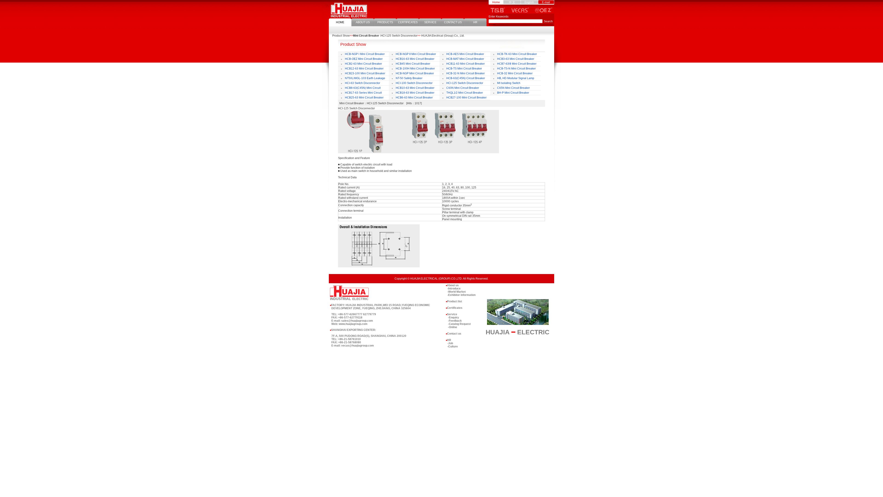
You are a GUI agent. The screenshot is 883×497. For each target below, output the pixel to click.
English (529, 2)
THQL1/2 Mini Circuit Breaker (464, 92)
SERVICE (430, 22)
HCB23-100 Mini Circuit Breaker (365, 73)
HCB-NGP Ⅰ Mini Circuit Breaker (365, 54)
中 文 (512, 2)
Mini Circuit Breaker (366, 35)
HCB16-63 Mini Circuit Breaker (415, 59)
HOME (340, 22)
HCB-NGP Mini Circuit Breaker (415, 73)
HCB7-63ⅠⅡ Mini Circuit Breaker (516, 63)
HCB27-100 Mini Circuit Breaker (466, 97)
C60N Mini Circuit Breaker (462, 88)
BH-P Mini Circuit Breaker (513, 92)
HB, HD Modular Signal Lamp (515, 78)
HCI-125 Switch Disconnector (464, 83)
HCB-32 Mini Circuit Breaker (515, 73)
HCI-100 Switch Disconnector (414, 83)
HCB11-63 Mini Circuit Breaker (465, 63)
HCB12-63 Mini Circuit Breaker (364, 68)
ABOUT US (363, 22)
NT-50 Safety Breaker (409, 78)
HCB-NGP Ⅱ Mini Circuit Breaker (416, 54)
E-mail (546, 2)
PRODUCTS (385, 22)
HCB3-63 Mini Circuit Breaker (515, 59)
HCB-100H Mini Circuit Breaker (415, 68)
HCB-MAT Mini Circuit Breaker (465, 59)
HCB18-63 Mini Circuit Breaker (415, 92)
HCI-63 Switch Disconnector (362, 83)
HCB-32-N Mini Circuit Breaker (465, 73)
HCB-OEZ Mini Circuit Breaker (364, 59)
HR (475, 22)
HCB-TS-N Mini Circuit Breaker (516, 68)
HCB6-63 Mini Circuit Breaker (414, 97)
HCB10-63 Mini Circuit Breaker (415, 88)
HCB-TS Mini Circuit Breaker (464, 68)
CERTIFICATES (408, 22)
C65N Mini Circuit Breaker (513, 88)
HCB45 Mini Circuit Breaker (413, 63)
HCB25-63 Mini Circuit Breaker (364, 97)
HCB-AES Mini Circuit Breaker (465, 54)
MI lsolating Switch (508, 83)
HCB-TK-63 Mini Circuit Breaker (517, 54)
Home (496, 2)
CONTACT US (453, 22)
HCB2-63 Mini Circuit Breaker (363, 63)
